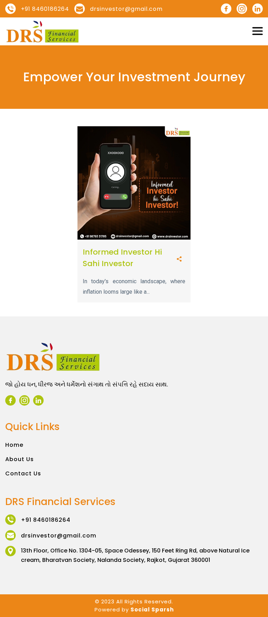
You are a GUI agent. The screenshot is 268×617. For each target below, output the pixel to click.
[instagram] (242, 8)
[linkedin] (257, 8)
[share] (179, 259)
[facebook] (226, 8)
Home (14, 445)
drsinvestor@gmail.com (126, 9)
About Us (19, 459)
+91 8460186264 (45, 9)
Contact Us (23, 473)
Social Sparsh (152, 609)
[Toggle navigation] (257, 31)
